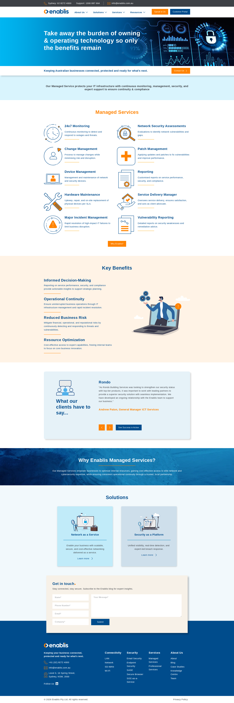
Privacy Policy (180, 699)
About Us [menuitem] (79, 12)
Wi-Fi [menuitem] (107, 671)
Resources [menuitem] (136, 12)
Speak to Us (160, 12)
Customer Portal (180, 12)
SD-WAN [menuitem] (109, 667)
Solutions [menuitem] (98, 12)
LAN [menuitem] (107, 658)
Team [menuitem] (173, 678)
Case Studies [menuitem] (177, 667)
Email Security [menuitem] (134, 658)
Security (132, 652)
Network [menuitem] (109, 662)
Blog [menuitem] (173, 662)
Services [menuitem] (117, 12)
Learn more (83, 558)
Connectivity (113, 652)
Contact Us (179, 71)
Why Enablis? (117, 244)
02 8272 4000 (64, 3)
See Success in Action (128, 427)
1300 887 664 (93, 3)
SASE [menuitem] (130, 670)
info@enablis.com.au (122, 3)
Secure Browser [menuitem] (135, 674)
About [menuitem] (174, 658)
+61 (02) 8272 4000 (59, 662)
